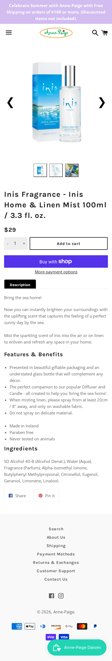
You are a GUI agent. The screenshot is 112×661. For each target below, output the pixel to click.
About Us (56, 537)
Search (56, 528)
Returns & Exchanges (56, 562)
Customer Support (56, 570)
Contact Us (56, 579)
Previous (10, 101)
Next (102, 101)
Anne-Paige (63, 611)
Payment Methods (56, 554)
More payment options (56, 271)
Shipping (56, 545)
